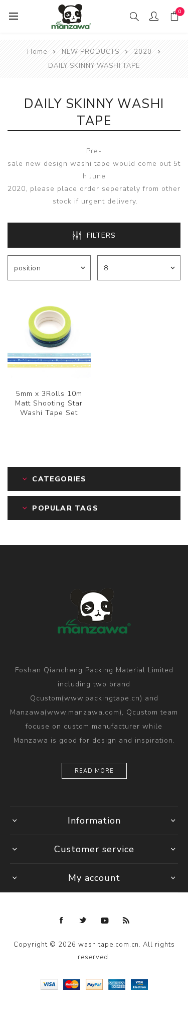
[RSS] (126, 920)
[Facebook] (62, 920)
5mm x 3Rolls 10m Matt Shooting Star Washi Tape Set (49, 403)
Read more (94, 771)
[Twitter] (83, 920)
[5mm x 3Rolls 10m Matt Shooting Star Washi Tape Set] (49, 337)
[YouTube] (105, 920)
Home (37, 51)
